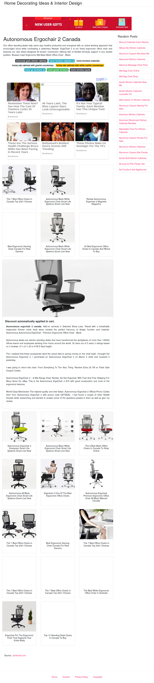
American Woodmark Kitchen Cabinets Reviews (133, 122)
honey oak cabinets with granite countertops (33, 65)
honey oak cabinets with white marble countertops (79, 65)
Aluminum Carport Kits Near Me (134, 53)
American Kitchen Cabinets (132, 114)
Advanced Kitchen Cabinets (132, 59)
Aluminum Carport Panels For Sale (133, 139)
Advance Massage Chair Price (133, 64)
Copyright (97, 676)
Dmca (54, 676)
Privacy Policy (81, 676)
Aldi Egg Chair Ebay (128, 76)
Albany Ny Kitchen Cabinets (132, 47)
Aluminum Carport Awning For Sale (133, 107)
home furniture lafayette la (61, 60)
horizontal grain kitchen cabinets (31, 60)
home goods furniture (58, 69)
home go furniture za (35, 69)
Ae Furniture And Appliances (132, 169)
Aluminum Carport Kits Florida (133, 152)
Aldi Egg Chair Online (129, 70)
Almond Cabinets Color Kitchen (134, 42)
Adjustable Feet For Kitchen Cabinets (132, 130)
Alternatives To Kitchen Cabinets (134, 99)
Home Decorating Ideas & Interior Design (43, 3)
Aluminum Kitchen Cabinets (132, 146)
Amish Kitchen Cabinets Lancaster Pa (130, 92)
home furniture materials (88, 60)
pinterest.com (19, 655)
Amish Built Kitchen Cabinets (132, 158)
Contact (66, 676)
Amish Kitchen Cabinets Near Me (133, 84)
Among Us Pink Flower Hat (132, 163)
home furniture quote (80, 69)
